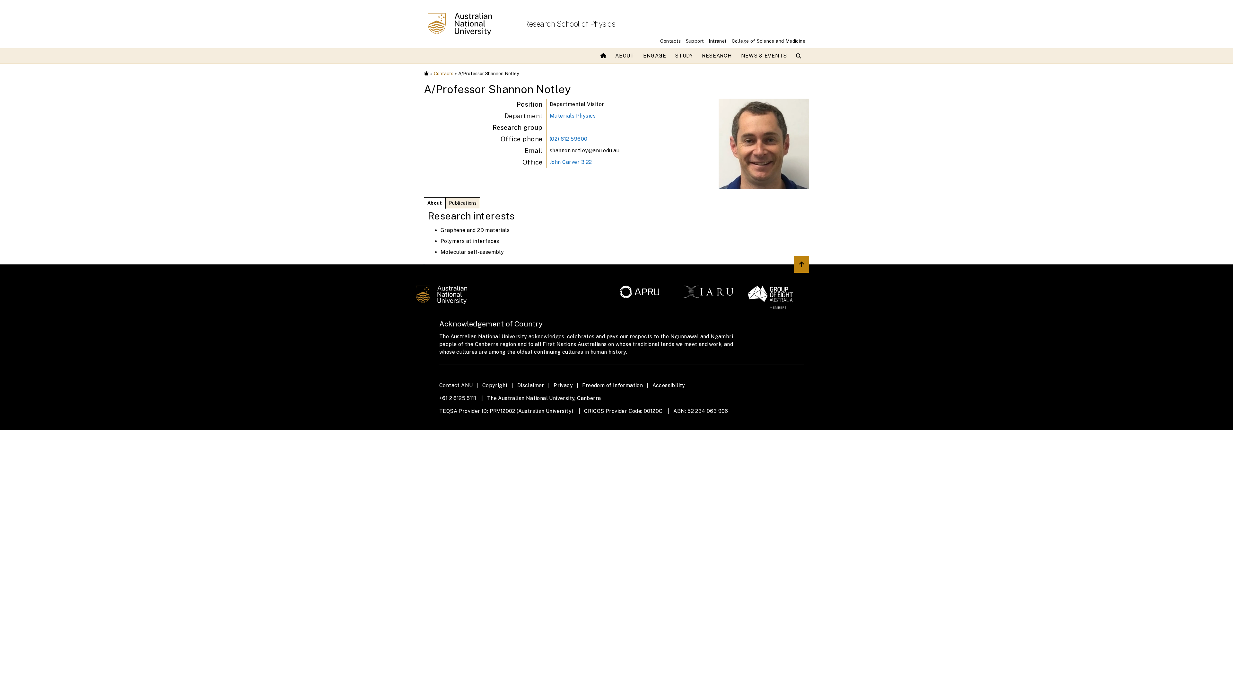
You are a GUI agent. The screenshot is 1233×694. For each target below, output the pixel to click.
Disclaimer (530, 385)
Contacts (670, 41)
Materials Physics (573, 116)
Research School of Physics (569, 23)
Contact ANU (456, 385)
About (624, 56)
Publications (463, 203)
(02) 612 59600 (569, 139)
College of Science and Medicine (768, 41)
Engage (654, 56)
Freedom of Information (612, 385)
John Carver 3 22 (571, 162)
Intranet (718, 41)
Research (717, 56)
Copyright (495, 385)
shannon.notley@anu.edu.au (585, 150)
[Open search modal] (800, 55)
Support (695, 41)
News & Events (764, 56)
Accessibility (668, 385)
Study (684, 56)
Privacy (563, 385)
